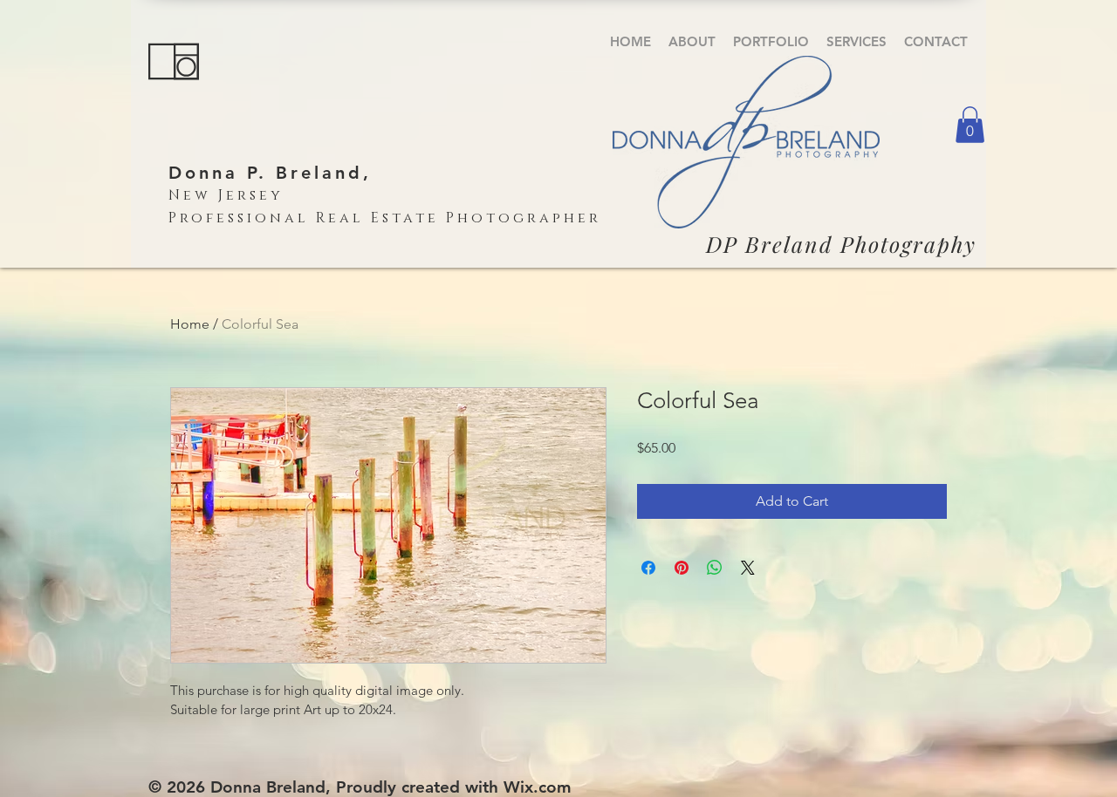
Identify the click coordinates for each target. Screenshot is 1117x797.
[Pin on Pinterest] (681, 567)
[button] (771, 41)
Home (189, 324)
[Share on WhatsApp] (714, 567)
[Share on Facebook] (648, 567)
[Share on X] (747, 567)
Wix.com (538, 787)
